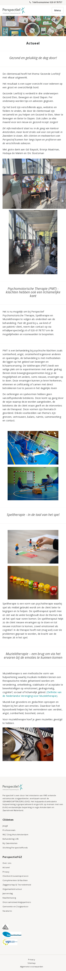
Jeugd (5, 825)
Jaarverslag (8, 893)
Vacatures (7, 911)
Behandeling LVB (11, 839)
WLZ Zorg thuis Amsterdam (15, 834)
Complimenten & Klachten (15, 880)
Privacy (6, 871)
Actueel (6, 867)
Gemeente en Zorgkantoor (16, 906)
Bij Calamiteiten (10, 843)
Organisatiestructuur (12, 889)
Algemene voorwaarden (31, 966)
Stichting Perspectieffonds (15, 847)
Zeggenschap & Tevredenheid (17, 884)
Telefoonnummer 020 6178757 (47, 2)
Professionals (9, 830)
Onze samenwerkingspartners (17, 902)
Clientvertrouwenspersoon (15, 876)
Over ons (7, 863)
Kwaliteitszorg (9, 897)
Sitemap (31, 963)
